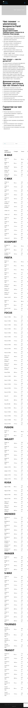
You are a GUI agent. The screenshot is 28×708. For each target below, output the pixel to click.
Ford (16, 143)
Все (5, 143)
